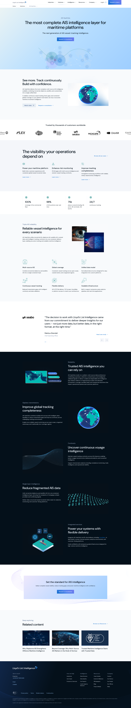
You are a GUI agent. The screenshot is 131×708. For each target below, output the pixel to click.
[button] (103, 2)
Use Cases (69, 679)
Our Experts (83, 681)
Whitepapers (97, 681)
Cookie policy (49, 693)
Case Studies (97, 676)
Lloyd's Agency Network (84, 684)
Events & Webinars (98, 679)
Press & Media (97, 686)
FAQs (108, 686)
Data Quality (83, 679)
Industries (69, 676)
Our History (110, 679)
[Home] (19, 2)
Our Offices (110, 684)
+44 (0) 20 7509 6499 (18, 678)
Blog (95, 684)
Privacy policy (24, 693)
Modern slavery (40, 693)
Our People (110, 681)
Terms (32, 693)
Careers (109, 676)
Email (14, 682)
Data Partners (83, 676)
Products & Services (72, 681)
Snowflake (102, 537)
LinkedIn (15, 684)
